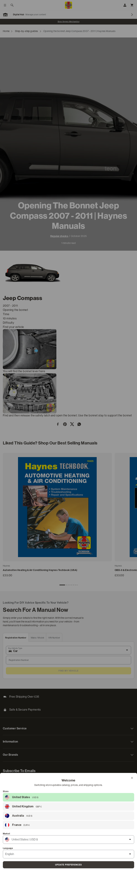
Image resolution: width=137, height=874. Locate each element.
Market (6, 833)
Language (8, 848)
